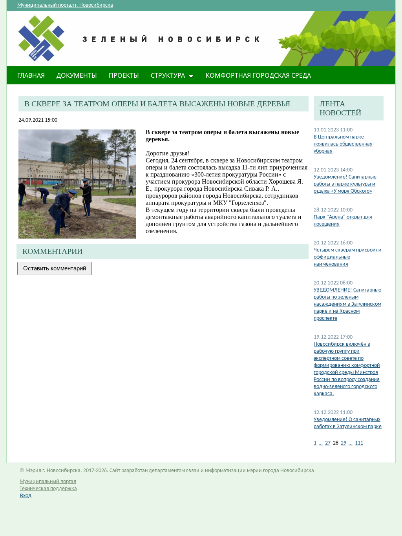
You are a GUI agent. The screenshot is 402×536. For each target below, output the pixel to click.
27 (328, 443)
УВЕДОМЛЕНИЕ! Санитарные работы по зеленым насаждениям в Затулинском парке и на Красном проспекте (347, 304)
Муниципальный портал (48, 482)
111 (359, 443)
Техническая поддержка (48, 489)
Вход (25, 496)
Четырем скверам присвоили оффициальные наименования (348, 257)
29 (343, 443)
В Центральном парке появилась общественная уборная (343, 144)
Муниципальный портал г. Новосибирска (65, 5)
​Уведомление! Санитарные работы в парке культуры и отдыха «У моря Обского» (345, 184)
